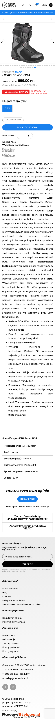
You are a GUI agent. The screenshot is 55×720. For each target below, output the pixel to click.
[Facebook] (5, 687)
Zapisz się (27, 564)
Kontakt (6, 596)
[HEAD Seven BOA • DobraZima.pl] (9, 5)
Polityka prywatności (13, 622)
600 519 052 (11, 674)
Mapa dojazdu (10, 588)
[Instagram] (13, 687)
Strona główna (9, 12)
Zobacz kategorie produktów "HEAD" (27, 527)
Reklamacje (8, 639)
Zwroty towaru (10, 643)
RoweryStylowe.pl (12, 714)
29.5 (7, 108)
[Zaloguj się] (29, 5)
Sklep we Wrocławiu (13, 600)
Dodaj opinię (27, 499)
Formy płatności (11, 647)
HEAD (18, 71)
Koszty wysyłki (10, 651)
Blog (4, 592)
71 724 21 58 (11, 669)
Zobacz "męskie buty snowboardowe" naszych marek (27, 517)
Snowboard (26, 12)
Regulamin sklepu (12, 618)
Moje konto (8, 635)
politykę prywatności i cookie (13, 571)
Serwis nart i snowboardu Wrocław (21, 604)
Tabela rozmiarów (13, 120)
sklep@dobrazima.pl (17, 678)
